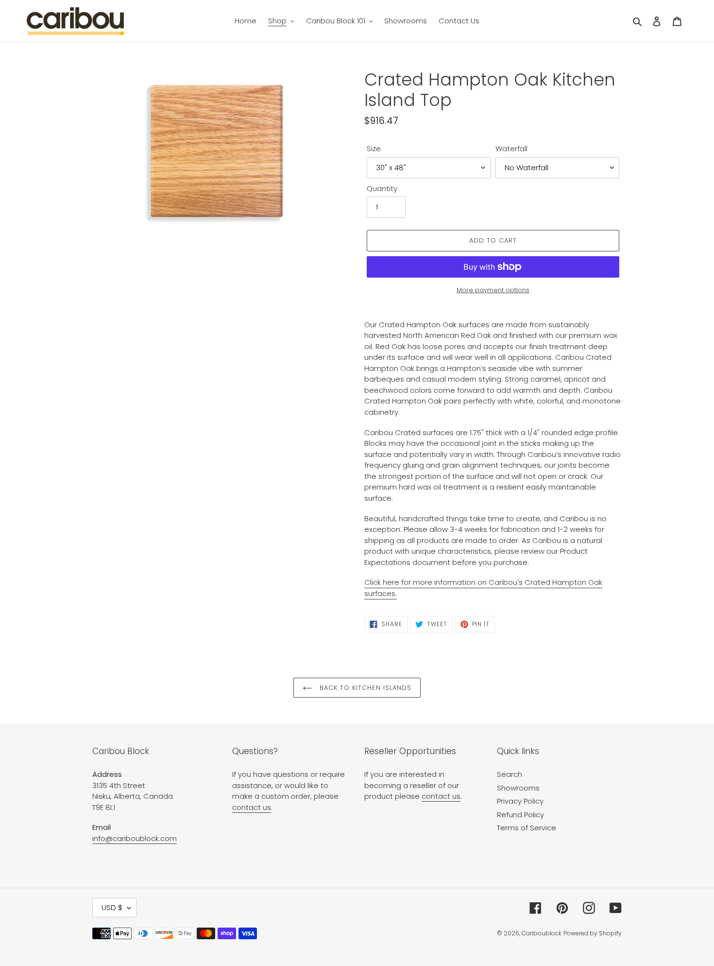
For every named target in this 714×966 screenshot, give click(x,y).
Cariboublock (541, 933)
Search (509, 774)
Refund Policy (520, 814)
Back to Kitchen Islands (364, 687)
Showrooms (518, 788)
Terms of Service (526, 828)
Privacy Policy (520, 801)
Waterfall (511, 148)
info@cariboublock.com (134, 838)
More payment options (493, 290)
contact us (251, 807)
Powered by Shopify (592, 933)
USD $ (112, 907)
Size (374, 148)
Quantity (382, 188)
